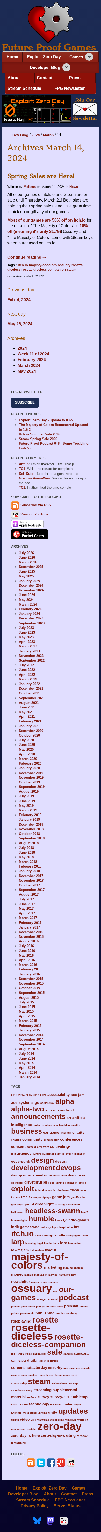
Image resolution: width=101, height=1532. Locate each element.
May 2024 (27, 371)
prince (15, 1313)
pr (43, 1306)
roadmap (71, 1313)
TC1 (22, 469)
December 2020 (31, 731)
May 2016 (26, 955)
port (38, 1306)
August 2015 (29, 998)
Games (76, 57)
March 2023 (28, 646)
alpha (64, 1101)
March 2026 (28, 562)
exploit (22, 1189)
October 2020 (29, 735)
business (26, 1131)
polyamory (28, 1306)
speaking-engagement (63, 1374)
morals (28, 1274)
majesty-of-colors (43, 265)
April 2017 (27, 913)
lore (63, 1243)
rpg (13, 1353)
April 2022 (27, 675)
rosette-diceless (32, 1332)
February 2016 (30, 969)
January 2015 (29, 1030)
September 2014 (32, 1044)
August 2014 (29, 1049)
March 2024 (29, 365)
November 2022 (31, 656)
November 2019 (31, 778)
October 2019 (29, 782)
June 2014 (27, 1058)
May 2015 (26, 1011)
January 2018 (29, 871)
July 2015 (26, 1002)
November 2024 (31, 590)
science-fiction (48, 1360)
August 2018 (29, 843)
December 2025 (31, 567)
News (73, 187)
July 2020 (26, 740)
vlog (33, 1419)
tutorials (16, 1412)
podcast (74, 1297)
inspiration (66, 1227)
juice (38, 1235)
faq (54, 1190)
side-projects (71, 1368)
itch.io (23, 265)
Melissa (30, 187)
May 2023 (26, 637)
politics (15, 1306)
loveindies (74, 1243)
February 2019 (30, 815)
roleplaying (21, 1321)
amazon (52, 1110)
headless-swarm (52, 1211)
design (42, 1160)
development (33, 1168)
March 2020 (28, 759)
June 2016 (27, 951)
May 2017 (26, 909)
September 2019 (32, 787)
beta (55, 1125)
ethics (82, 1182)
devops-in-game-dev (29, 1175)
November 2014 (31, 1039)
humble (41, 1219)
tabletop (80, 1397)
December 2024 (31, 586)
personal (52, 1299)
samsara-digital (24, 1360)
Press (75, 78)
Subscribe (25, 402)
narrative (64, 1274)
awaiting (46, 1125)
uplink (15, 1419)
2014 (21, 1094)
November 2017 (31, 880)
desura (61, 1161)
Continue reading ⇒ (26, 257)
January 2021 (29, 726)
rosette (45, 1319)
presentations (54, 1306)
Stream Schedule (24, 88)
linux (56, 1243)
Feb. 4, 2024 (19, 299)
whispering (57, 1419)
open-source (51, 1282)
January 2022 (29, 684)
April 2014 (27, 1068)
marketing (53, 1267)
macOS (51, 1250)
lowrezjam (20, 1250)
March (48, 135)
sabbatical (39, 1353)
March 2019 (28, 810)
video (25, 1419)
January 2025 (29, 581)
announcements (38, 1116)
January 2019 (29, 819)
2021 (43, 1094)
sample (68, 1353)
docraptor (17, 1182)
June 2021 (27, 707)
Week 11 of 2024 (33, 354)
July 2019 (26, 796)
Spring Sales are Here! (40, 176)
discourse (76, 1175)
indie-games (78, 1220)
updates (73, 1410)
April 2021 (27, 717)
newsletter (20, 1281)
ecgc (51, 1182)
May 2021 (26, 712)
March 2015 (28, 1021)
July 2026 (26, 553)
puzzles (60, 1313)
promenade (27, 1313)
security (55, 1368)
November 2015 (31, 983)
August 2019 (29, 791)
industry (46, 1227)
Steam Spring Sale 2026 (38, 439)
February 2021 (30, 721)
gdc (13, 1204)
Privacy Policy (35, 1505)
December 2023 (31, 618)
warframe (43, 1419)
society (43, 1374)
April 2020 (27, 754)
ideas (58, 1220)
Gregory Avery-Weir (34, 478)
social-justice (29, 1374)
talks (14, 1404)
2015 (29, 1094)
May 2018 (26, 857)
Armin (24, 464)
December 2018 (31, 824)
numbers (36, 1282)
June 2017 (27, 904)
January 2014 (29, 1077)
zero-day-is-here (25, 1436)
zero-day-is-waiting (58, 1435)
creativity (43, 1146)
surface (31, 1397)
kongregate (73, 1235)
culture (36, 1153)
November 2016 (31, 937)
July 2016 (26, 946)
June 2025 (27, 571)
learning (30, 1243)
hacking (60, 1204)
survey (43, 1397)
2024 (36, 135)
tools (58, 1404)
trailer (67, 1404)
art (69, 1118)
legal (40, 1243)
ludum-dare (37, 1250)
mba (66, 1267)
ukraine (42, 1412)
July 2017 (26, 899)
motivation (40, 1274)
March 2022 (28, 679)
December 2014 (31, 1035)
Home (12, 57)
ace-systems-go (25, 1103)
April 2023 (27, 642)
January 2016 (29, 974)
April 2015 (27, 1016)
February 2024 (32, 359)
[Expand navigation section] (89, 57)
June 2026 (27, 557)
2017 (36, 1094)
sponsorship (19, 1383)
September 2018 (32, 838)
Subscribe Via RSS (35, 505)
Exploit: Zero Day (44, 57)
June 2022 (27, 670)
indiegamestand (25, 1227)
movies (53, 1274)
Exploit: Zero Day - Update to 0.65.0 (47, 420)
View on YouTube (33, 514)
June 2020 (27, 745)
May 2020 (26, 749)
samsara (81, 1353)
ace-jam (77, 1095)
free (24, 1197)
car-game (51, 1132)
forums (15, 1197)
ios (76, 1226)
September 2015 (32, 993)
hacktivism (73, 1204)
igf (64, 1220)
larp (17, 1242)
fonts (83, 1190)
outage (41, 1299)
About (14, 78)
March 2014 (28, 1072)
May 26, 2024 (19, 324)
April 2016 (27, 960)
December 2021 (31, 688)
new (73, 1274)
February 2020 (30, 763)
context (31, 1146)
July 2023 (26, 628)
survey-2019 (61, 1397)
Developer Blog (45, 67)
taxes (23, 1404)
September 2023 (32, 623)
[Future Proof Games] (50, 23)
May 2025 (26, 576)
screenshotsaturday (29, 1367)
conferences (71, 1139)
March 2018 (28, 862)
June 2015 (27, 1007)
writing (21, 1429)
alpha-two (27, 1109)
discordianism (58, 1175)
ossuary (64, 265)
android (67, 1110)
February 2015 (30, 1026)
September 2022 (32, 660)
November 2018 (31, 829)
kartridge (47, 1235)
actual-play (47, 1102)
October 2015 (29, 988)
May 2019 (26, 806)
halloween (17, 1212)
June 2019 (27, 801)
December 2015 (31, 979)
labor (85, 1235)
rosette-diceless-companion (43, 270)
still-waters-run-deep (65, 1383)
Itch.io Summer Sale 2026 (39, 434)
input (55, 1227)
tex (52, 1404)
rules (28, 1353)
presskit (71, 1306)
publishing (45, 1313)
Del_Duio (26, 474)
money (17, 1274)
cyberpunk (20, 1161)
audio (36, 1125)
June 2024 (27, 595)
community (32, 1139)
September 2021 (32, 698)
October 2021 (29, 693)
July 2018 (26, 848)
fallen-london (43, 1190)
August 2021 (29, 703)
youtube (31, 1429)
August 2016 (29, 941)
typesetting (30, 1412)
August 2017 (29, 894)
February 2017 (30, 923)
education (71, 1182)
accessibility (58, 1094)
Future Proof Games (49, 47)
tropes (78, 1404)
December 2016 (31, 932)
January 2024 (29, 614)
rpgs (20, 1353)
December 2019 (31, 773)
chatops (16, 1139)
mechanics (77, 1267)
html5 (84, 1212)
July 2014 (26, 1054)
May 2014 (26, 1063)
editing (59, 1182)
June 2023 (27, 632)
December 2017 (31, 876)
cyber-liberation (75, 1153)
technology (39, 1404)
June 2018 (27, 852)
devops (68, 1168)
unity (52, 1412)
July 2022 (26, 665)
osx (55, 1291)
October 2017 (29, 885)
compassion (51, 1139)
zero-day (60, 1426)
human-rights (19, 1220)
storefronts (18, 1390)
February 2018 (30, 866)
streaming (42, 1390)
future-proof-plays (40, 1197)
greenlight (44, 1204)
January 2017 (29, 927)
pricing (84, 1306)
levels (48, 1243)
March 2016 (28, 965)
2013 (14, 1094)
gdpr (20, 1204)
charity (78, 1132)
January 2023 (29, 651)
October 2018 (29, 834)
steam (71, 270)
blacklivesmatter (69, 1125)
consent (18, 1147)
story (29, 1390)
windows (70, 1419)
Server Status (67, 1505)
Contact (44, 78)
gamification (78, 1197)
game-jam (61, 1197)
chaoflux (65, 1132)
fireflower (63, 1190)
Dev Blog (20, 135)
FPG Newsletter (69, 88)
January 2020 (29, 768)
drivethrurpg (35, 1182)
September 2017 (32, 890)
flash (74, 1190)
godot (29, 1204)
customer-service (53, 1153)
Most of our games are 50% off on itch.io (46, 220)
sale (54, 1351)
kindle (59, 1235)
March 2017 (28, 918)
